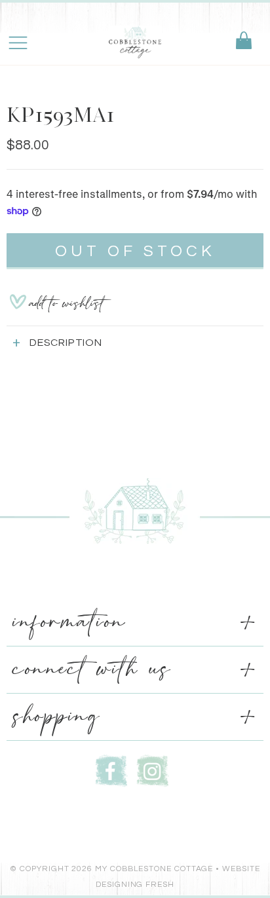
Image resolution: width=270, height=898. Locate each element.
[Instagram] (152, 769)
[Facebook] (111, 769)
